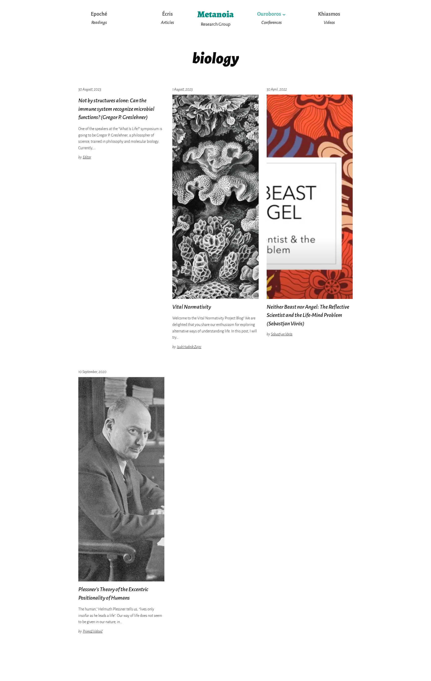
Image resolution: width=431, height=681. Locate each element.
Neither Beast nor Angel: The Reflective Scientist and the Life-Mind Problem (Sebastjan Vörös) (308, 315)
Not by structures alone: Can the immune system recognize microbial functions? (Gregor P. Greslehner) (116, 109)
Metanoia (215, 14)
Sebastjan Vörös (281, 334)
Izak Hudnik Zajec (189, 347)
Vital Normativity (191, 307)
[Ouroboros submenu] (284, 14)
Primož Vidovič (93, 631)
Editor (87, 157)
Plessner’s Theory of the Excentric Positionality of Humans (113, 593)
